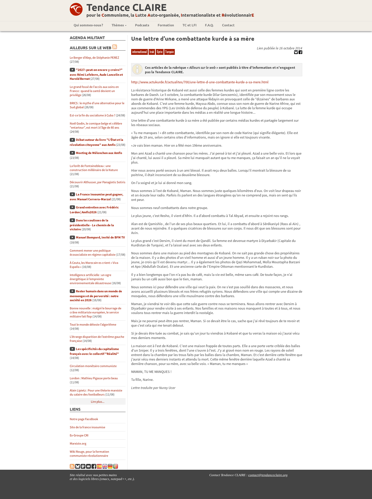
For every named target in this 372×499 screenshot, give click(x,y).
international (139, 52)
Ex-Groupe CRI (79, 435)
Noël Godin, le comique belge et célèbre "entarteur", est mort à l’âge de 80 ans (96, 125)
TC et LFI (189, 25)
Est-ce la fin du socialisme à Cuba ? (92, 115)
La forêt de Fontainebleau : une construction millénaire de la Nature (94, 168)
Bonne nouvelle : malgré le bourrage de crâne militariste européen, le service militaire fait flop (95, 312)
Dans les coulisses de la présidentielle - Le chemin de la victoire (92, 224)
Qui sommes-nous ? (88, 25)
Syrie (160, 52)
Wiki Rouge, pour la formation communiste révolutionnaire (89, 454)
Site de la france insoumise (87, 427)
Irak (152, 52)
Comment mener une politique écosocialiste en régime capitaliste (92, 253)
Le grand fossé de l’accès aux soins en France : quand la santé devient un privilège (94, 91)
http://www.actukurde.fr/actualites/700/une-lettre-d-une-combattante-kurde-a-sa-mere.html (200, 82)
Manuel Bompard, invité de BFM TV (100, 237)
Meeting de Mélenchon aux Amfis (99, 153)
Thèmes (118, 25)
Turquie (169, 52)
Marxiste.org (78, 443)
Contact (228, 25)
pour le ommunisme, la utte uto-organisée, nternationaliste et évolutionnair (170, 15)
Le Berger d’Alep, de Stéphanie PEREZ (94, 58)
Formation (166, 25)
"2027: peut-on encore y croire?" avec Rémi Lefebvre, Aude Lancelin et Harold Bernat (96, 74)
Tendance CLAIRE (126, 7)
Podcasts (142, 25)
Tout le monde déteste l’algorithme (93, 325)
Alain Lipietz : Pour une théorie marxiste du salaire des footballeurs (96, 392)
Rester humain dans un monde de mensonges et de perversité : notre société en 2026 (96, 295)
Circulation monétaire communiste (93, 366)
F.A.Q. (209, 25)
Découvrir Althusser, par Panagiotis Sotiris (97, 182)
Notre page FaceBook (84, 419)
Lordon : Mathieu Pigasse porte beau (94, 378)
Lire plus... (97, 402)
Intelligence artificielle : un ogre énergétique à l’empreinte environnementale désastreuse (90, 279)
